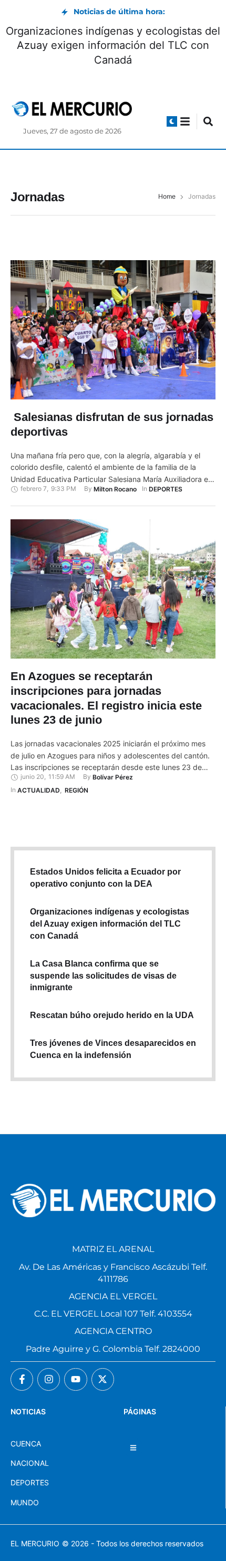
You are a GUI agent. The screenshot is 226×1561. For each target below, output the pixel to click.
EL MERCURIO (35, 1543)
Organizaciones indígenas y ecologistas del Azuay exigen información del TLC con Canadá (113, 45)
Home (167, 196)
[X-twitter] (102, 1379)
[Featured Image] (113, 329)
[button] (172, 121)
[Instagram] (48, 1379)
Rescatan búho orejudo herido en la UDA (112, 1015)
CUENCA (26, 1443)
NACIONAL (30, 1463)
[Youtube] (75, 1379)
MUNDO (25, 1502)
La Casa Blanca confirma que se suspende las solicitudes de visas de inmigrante (103, 975)
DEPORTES (30, 1482)
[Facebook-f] (22, 1379)
